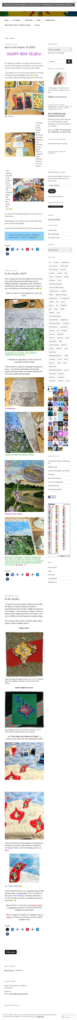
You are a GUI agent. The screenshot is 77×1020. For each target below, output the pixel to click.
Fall (57, 302)
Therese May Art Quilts (55, 489)
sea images (52, 359)
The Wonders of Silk (54, 238)
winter (67, 381)
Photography (53, 341)
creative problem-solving (56, 287)
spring (59, 363)
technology (52, 373)
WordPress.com (52, 582)
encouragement (64, 298)
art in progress (53, 266)
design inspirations (61, 295)
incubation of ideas (54, 323)
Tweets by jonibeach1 (54, 219)
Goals (56, 309)
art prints (63, 269)
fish (57, 305)
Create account (52, 567)
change (66, 277)
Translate (61, 53)
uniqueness (52, 381)
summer (66, 370)
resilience (59, 348)
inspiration (66, 323)
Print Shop (29, 20)
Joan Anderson (53, 327)
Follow (52, 191)
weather (60, 381)
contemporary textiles (55, 284)
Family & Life (50, 20)
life (58, 330)
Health (62, 309)
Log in (50, 571)
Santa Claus (52, 352)
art (50, 262)
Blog (66, 273)
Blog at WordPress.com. (11, 1005)
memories (52, 334)
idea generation (53, 320)
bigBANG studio (52, 467)
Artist (38, 20)
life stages (64, 330)
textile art (61, 373)
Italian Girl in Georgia (54, 478)
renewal (51, 348)
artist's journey (53, 269)
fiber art (51, 305)
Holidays (51, 312)
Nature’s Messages (53, 234)
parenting (60, 338)
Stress (65, 363)
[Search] (69, 61)
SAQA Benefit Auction (55, 356)
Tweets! (51, 215)
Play (60, 341)
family (63, 302)
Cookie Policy (40, 1016)
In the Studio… (13, 598)
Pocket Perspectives (53, 486)
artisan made (64, 266)
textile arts (52, 377)
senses (60, 359)
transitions (61, 377)
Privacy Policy (8, 970)
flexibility (63, 305)
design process (53, 298)
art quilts (51, 273)
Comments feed (52, 578)
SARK (66, 356)
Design (51, 295)
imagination (64, 320)
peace (67, 338)
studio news (52, 366)
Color (59, 280)
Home (7, 20)
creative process (53, 291)
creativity (63, 291)
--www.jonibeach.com (60, 97)
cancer (51, 277)
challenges (58, 277)
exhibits (51, 302)
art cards (55, 262)
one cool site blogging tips (55, 482)
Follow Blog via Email (57, 172)
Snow (66, 359)
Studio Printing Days (55, 370)
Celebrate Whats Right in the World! (58, 471)
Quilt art (63, 345)
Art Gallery (16, 20)
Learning (51, 330)
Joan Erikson (64, 327)
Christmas (52, 280)
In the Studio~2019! (16, 273)
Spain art (51, 363)
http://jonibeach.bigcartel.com (18, 994)
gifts (50, 309)
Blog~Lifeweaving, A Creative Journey (18, 25)
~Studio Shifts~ (52, 230)
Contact (37, 25)
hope (58, 312)
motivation (60, 334)
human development (55, 316)
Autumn (59, 273)
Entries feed (51, 575)
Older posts (10, 952)
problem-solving (54, 345)
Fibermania (51, 474)
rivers (66, 348)
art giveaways (65, 262)
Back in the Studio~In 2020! (20, 47)
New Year (52, 338)
